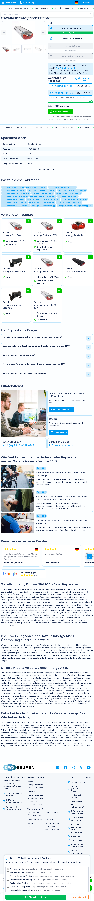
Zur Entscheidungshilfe (67, 68)
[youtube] (88, 767)
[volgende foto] (43, 32)
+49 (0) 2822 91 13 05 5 (18, 445)
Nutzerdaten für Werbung (42, 876)
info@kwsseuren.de (62, 445)
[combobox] (83, 3)
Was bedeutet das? (85, 79)
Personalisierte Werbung (39, 879)
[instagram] (73, 767)
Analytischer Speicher (41, 883)
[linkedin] (58, 767)
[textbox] (82, 2)
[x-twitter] (81, 767)
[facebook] (65, 767)
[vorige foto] (3, 32)
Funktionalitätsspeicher (38, 886)
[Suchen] (90, 14)
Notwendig (36, 869)
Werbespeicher (31, 872)
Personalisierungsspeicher (37, 890)
